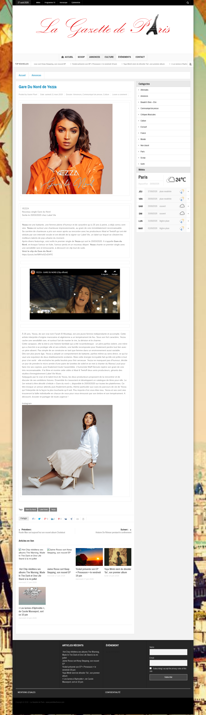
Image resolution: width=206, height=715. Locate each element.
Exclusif (144, 127)
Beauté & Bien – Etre (148, 102)
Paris (143, 151)
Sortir (143, 164)
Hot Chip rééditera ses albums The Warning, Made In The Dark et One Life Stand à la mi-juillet (32, 574)
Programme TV (50, 3)
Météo (38, 3)
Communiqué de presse (92, 94)
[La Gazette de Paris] (103, 29)
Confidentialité (112, 692)
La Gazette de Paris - (37, 702)
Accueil (69, 57)
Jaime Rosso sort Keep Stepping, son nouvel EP (59, 571)
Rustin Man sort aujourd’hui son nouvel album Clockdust (42, 531)
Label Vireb (44, 509)
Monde (143, 139)
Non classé (145, 145)
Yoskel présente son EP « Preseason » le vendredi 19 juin (69, 64)
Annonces (94, 57)
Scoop (81, 57)
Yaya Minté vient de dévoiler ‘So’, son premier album (118, 64)
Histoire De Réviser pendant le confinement (113, 531)
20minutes (144, 90)
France (143, 133)
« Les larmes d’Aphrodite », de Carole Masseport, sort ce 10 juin (171, 64)
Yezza (53, 509)
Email (152, 658)
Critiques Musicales (148, 114)
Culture (109, 57)
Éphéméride (76, 3)
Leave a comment (119, 94)
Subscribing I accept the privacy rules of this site (168, 670)
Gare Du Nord (31, 509)
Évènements (124, 57)
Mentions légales (26, 692)
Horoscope (63, 3)
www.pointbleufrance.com (55, 702)
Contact (140, 57)
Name (152, 647)
